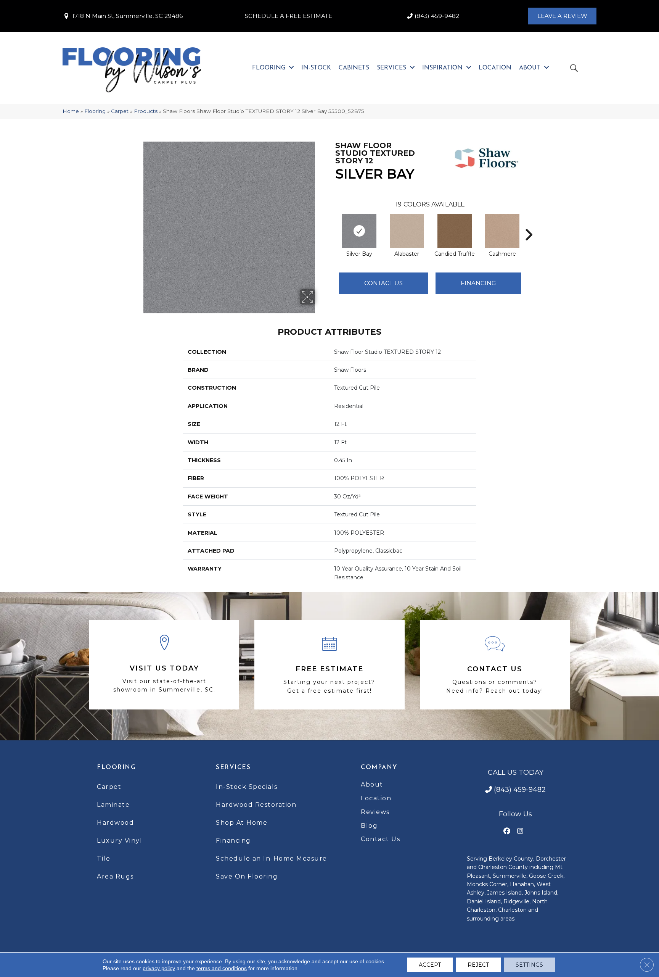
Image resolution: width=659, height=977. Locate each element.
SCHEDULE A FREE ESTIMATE (288, 15)
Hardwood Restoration (256, 804)
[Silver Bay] (359, 231)
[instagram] (520, 831)
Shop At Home (241, 822)
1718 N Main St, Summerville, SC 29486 (127, 15)
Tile (103, 858)
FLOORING (116, 767)
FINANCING (478, 283)
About (372, 784)
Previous (331, 223)
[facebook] (507, 831)
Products (146, 111)
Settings (529, 964)
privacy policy (159, 968)
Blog (369, 825)
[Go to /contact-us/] (495, 665)
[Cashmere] (502, 231)
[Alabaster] (407, 231)
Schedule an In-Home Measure (271, 858)
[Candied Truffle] (455, 231)
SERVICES (233, 767)
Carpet (120, 111)
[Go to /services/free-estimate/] (329, 665)
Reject (478, 964)
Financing (233, 840)
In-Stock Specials (247, 786)
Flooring (95, 111)
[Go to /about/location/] (164, 664)
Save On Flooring (247, 876)
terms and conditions (221, 968)
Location (376, 798)
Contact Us (383, 283)
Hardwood (115, 822)
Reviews (375, 812)
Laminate (113, 804)
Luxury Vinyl (119, 840)
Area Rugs (115, 876)
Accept (430, 964)
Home (71, 111)
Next (528, 223)
